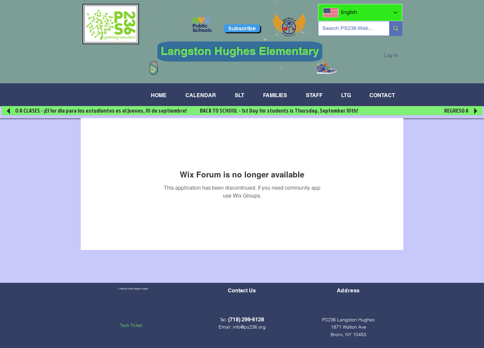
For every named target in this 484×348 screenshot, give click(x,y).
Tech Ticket (131, 326)
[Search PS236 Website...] (395, 28)
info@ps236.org (249, 327)
